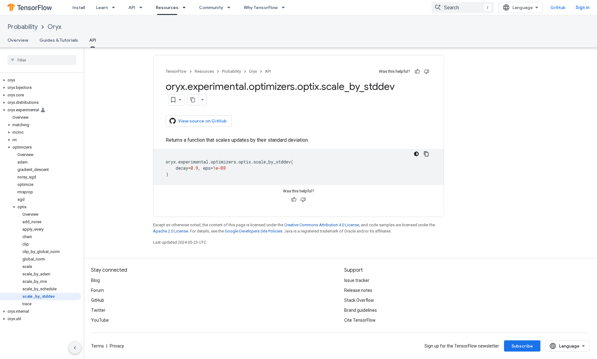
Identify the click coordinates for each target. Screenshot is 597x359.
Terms (97, 345)
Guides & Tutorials (58, 40)
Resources (167, 7)
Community (211, 7)
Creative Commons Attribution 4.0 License (321, 225)
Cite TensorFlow (360, 320)
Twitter (98, 310)
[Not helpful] (426, 71)
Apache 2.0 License (170, 231)
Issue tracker (356, 280)
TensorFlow (176, 71)
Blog (95, 280)
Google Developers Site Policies (253, 231)
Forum (97, 290)
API (131, 7)
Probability (22, 27)
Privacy (117, 345)
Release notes (358, 290)
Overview (17, 40)
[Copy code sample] (426, 154)
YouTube (100, 320)
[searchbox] (41, 60)
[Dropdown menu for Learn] (115, 7)
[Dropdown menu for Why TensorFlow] (285, 7)
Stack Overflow (359, 300)
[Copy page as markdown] (192, 99)
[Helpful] (417, 71)
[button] (40, 80)
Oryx (54, 27)
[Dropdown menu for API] (142, 7)
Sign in (583, 7)
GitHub (558, 7)
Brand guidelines (360, 310)
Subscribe (522, 346)
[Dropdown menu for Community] (230, 7)
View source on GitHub (202, 121)
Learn (102, 7)
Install (78, 7)
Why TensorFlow (261, 7)
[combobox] (463, 7)
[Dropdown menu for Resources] (185, 7)
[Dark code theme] (416, 154)
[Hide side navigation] (75, 348)
